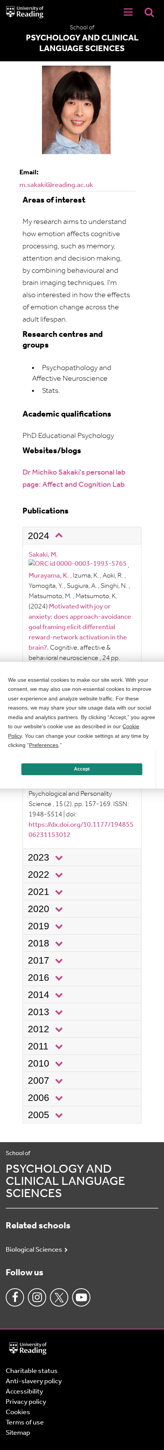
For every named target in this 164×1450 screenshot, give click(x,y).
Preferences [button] (43, 745)
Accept (82, 769)
